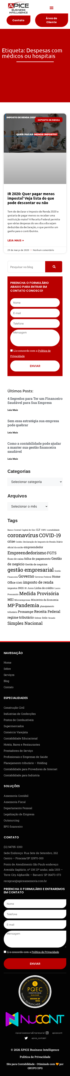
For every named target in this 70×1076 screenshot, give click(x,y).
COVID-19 (50, 535)
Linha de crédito (44, 588)
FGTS (52, 552)
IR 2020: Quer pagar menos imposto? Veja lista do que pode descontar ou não (31, 198)
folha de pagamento (37, 558)
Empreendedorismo (26, 552)
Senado (51, 618)
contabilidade (53, 530)
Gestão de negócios (36, 564)
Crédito (19, 542)
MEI (10, 599)
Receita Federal (47, 611)
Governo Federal (43, 576)
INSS (21, 588)
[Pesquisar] (53, 266)
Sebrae (38, 617)
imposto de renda (38, 582)
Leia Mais (12, 409)
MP (11, 605)
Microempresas (22, 599)
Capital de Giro (28, 530)
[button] (52, 8)
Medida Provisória (39, 593)
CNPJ (43, 530)
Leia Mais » (15, 240)
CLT (38, 529)
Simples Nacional (25, 623)
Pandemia (27, 605)
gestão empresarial (30, 569)
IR (25, 588)
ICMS (19, 582)
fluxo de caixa (15, 558)
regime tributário (20, 617)
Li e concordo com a (33, 952)
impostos (12, 588)
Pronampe (25, 611)
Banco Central (14, 530)
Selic (45, 617)
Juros (30, 588)
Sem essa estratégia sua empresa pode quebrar (33, 423)
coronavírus (22, 535)
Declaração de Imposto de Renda (39, 541)
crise (11, 541)
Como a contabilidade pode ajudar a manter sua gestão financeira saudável (34, 447)
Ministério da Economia (44, 599)
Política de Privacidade (35, 1057)
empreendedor (33, 547)
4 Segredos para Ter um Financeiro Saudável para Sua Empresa (35, 400)
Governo (26, 576)
